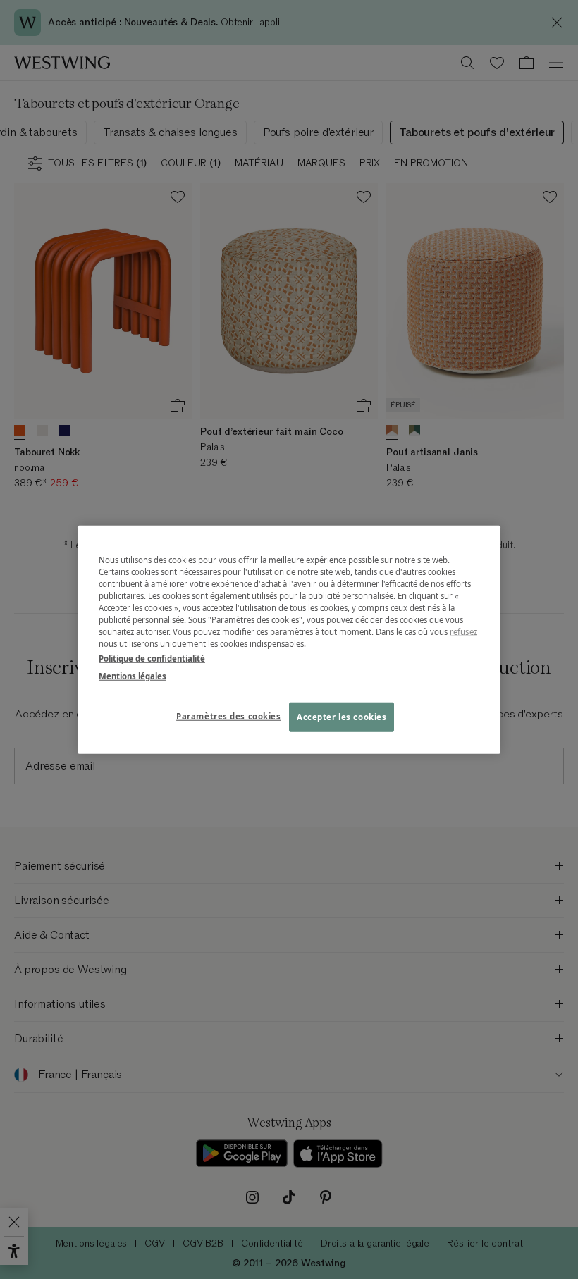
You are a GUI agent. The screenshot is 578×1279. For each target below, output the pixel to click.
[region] (289, 639)
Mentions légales (132, 676)
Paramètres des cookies (228, 716)
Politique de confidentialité (152, 658)
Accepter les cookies (341, 717)
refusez (463, 631)
